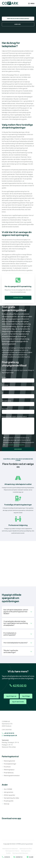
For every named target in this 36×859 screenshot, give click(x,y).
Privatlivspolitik (8, 801)
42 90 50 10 (19, 685)
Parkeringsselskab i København (20, 853)
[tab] (11, 696)
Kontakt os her (18, 297)
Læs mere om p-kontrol (18, 575)
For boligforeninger (10, 764)
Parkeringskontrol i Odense (12, 851)
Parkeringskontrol (9, 761)
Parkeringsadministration (12, 775)
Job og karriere (8, 792)
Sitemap (6, 804)
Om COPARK (8, 789)
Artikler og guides (9, 795)
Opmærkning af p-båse (11, 798)
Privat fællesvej (8, 772)
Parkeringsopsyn (9, 769)
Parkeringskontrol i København (10, 848)
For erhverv (7, 767)
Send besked (18, 449)
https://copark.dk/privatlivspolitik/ (15, 444)
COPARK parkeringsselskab (24, 844)
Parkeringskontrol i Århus (26, 848)
